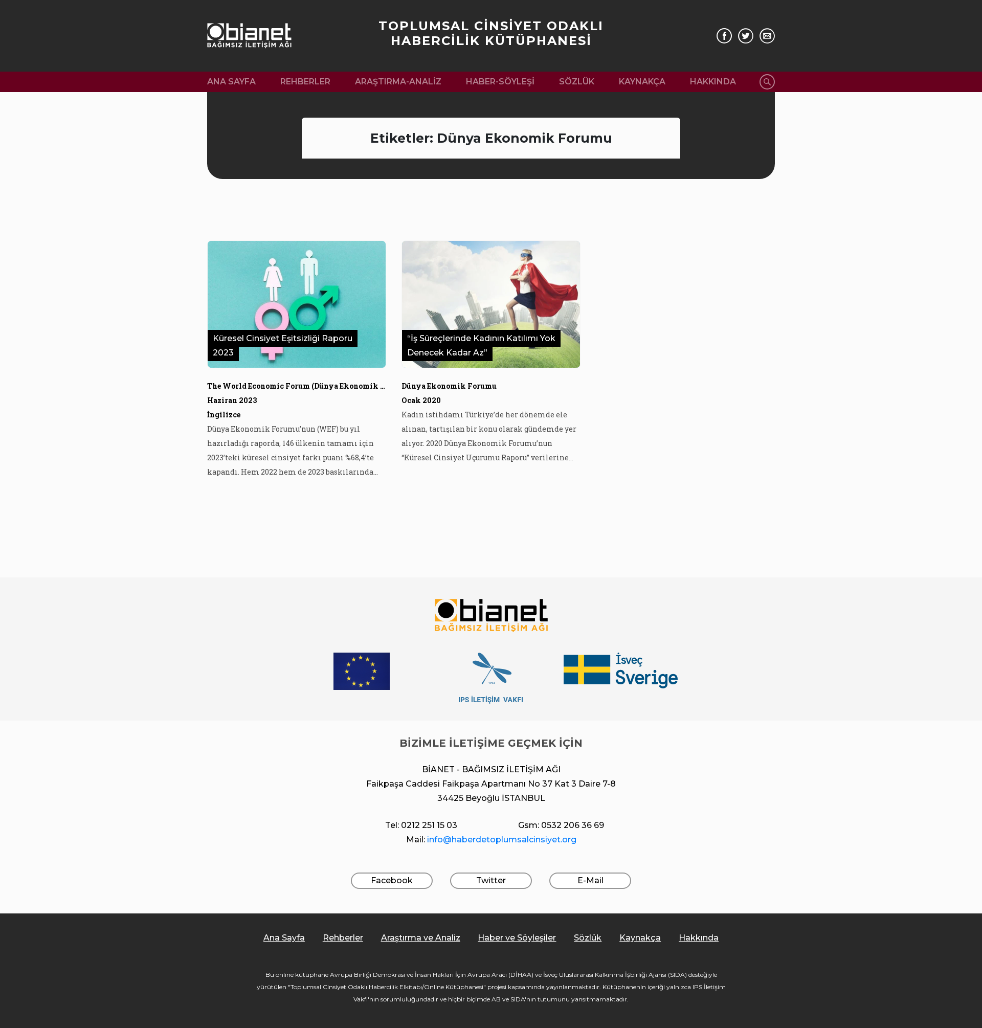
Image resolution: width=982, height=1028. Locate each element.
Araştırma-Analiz (398, 81)
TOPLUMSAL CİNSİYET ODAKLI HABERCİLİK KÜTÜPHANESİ (491, 33)
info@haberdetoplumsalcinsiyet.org (501, 839)
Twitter (491, 880)
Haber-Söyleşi (500, 81)
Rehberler (305, 81)
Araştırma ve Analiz (420, 938)
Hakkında (713, 81)
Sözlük (576, 81)
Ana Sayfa (231, 81)
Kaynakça (642, 81)
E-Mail (590, 880)
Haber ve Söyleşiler (517, 938)
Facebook (392, 880)
